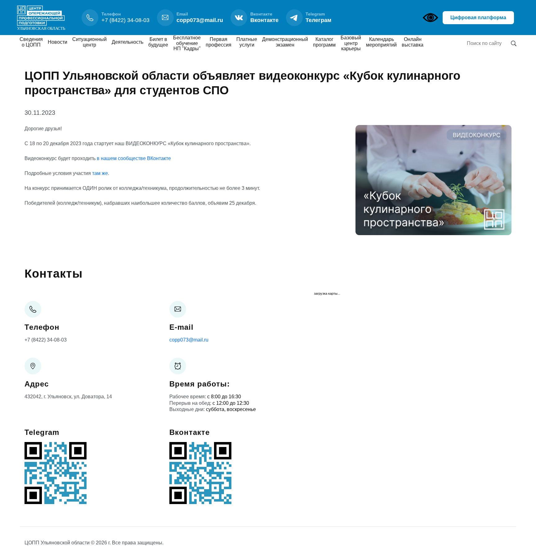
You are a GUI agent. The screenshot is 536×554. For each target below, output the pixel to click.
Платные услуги (246, 42)
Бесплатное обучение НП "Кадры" (187, 43)
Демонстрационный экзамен (285, 42)
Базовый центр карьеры (351, 43)
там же (100, 173)
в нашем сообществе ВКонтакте (134, 158)
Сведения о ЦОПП (31, 42)
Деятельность (127, 42)
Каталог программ (324, 42)
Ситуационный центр (89, 42)
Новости (57, 42)
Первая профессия (218, 42)
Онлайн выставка (412, 42)
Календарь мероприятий (381, 42)
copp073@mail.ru (188, 339)
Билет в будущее (158, 42)
